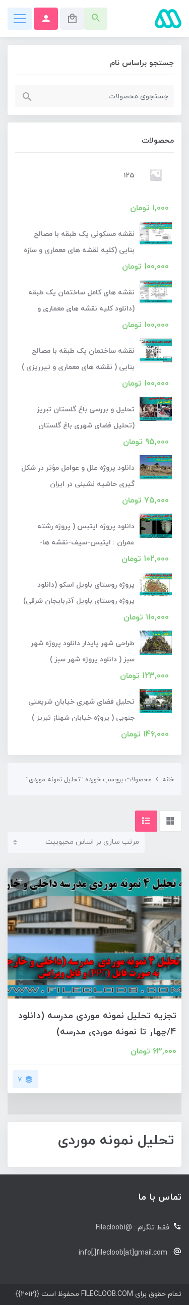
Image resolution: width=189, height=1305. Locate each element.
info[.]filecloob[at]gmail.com (123, 1253)
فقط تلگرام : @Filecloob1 (132, 1227)
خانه (168, 779)
